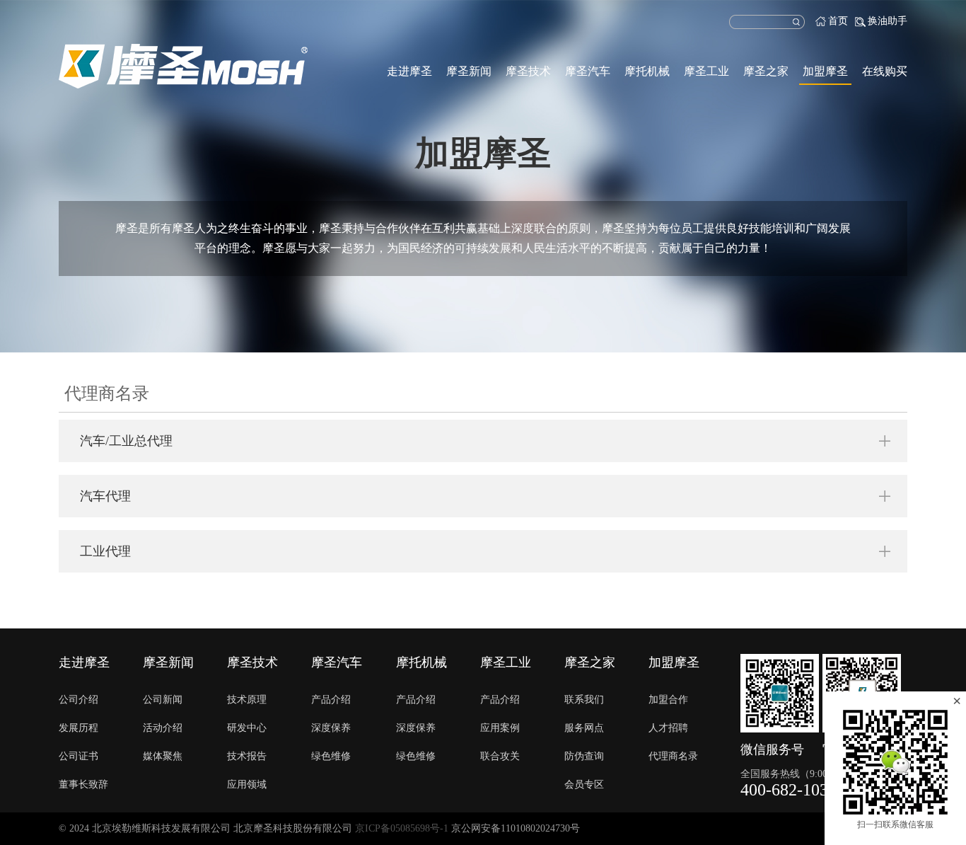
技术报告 (247, 756)
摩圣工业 (706, 71)
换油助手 (887, 21)
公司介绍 (78, 699)
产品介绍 (331, 699)
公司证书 (78, 756)
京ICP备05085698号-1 (401, 828)
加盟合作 (668, 699)
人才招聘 (668, 728)
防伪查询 (584, 756)
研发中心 (247, 728)
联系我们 (584, 699)
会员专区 (584, 784)
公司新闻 (162, 699)
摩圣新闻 (468, 71)
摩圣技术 (528, 71)
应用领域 (247, 784)
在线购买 (884, 71)
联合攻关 (500, 756)
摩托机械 (647, 71)
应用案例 (500, 728)
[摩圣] (183, 66)
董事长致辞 (83, 784)
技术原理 (247, 699)
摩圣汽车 (587, 71)
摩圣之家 (765, 71)
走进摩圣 (409, 71)
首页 (838, 21)
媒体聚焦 (162, 756)
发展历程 (78, 728)
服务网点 (584, 728)
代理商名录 (673, 756)
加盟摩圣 (825, 71)
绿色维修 (331, 756)
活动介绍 (162, 728)
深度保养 (331, 728)
